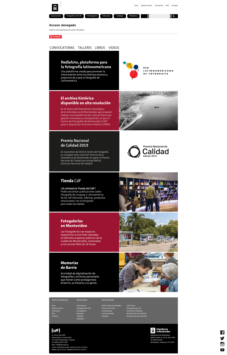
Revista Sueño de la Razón (136, 313)
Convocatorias (107, 311)
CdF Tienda (131, 306)
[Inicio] (83, 13)
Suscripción (159, 5)
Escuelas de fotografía (135, 311)
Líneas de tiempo (108, 313)
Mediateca (133, 16)
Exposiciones (56, 16)
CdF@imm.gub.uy (62, 345)
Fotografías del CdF (74, 16)
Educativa (106, 16)
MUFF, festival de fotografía (111, 306)
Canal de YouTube (108, 308)
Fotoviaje (105, 316)
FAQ (167, 5)
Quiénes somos (146, 5)
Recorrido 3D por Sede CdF (137, 316)
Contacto (174, 5)
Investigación (92, 16)
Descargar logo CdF (134, 308)
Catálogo (120, 16)
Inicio (136, 5)
